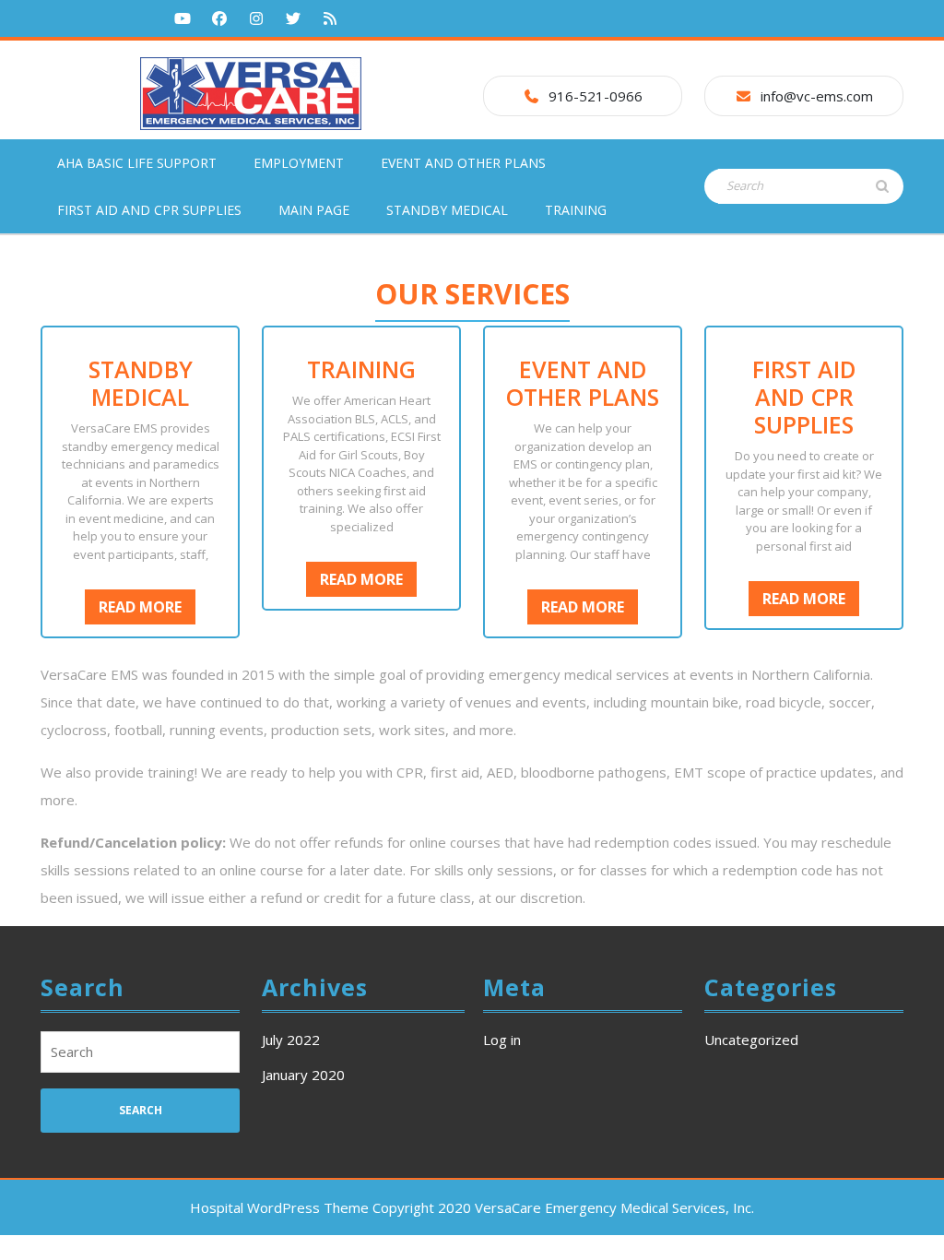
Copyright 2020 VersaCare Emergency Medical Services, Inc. (563, 1207)
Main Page (313, 210)
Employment (299, 163)
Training (576, 210)
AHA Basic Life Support (137, 163)
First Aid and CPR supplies (149, 210)
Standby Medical (447, 210)
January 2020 (303, 1074)
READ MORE (147, 610)
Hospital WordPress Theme (279, 1207)
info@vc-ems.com (817, 96)
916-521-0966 (596, 96)
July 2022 (291, 1039)
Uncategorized (751, 1039)
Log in (502, 1039)
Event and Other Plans (463, 163)
